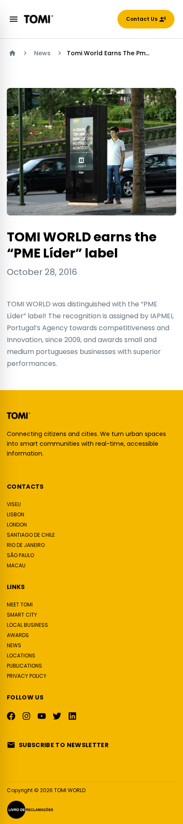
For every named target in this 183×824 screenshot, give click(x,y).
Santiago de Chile (31, 534)
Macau (16, 565)
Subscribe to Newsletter (64, 745)
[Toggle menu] (14, 19)
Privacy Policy (26, 676)
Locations (21, 655)
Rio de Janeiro (26, 545)
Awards (18, 635)
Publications (24, 665)
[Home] (12, 53)
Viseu (14, 504)
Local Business (27, 625)
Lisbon (15, 514)
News (42, 53)
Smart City (22, 614)
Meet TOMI (20, 604)
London (17, 524)
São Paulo (20, 555)
